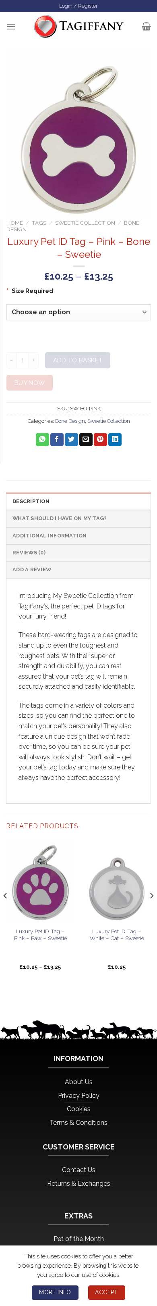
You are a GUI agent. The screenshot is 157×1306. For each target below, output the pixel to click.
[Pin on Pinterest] (100, 440)
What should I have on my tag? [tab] (59, 518)
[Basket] (146, 26)
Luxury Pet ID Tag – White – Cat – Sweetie (117, 935)
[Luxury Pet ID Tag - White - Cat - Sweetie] (117, 881)
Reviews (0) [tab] (28, 553)
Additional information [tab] (49, 536)
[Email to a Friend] (86, 440)
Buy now (29, 383)
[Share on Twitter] (71, 440)
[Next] (151, 912)
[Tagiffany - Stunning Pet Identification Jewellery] (79, 26)
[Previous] (6, 912)
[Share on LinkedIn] (115, 440)
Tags (39, 222)
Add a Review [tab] (31, 569)
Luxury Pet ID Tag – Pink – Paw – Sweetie (40, 935)
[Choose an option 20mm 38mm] (78, 312)
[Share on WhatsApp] (42, 440)
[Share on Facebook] (57, 440)
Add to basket (78, 360)
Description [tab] (31, 501)
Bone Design (70, 421)
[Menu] (11, 26)
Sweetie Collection (85, 222)
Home (14, 222)
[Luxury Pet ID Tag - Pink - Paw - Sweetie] (40, 881)
